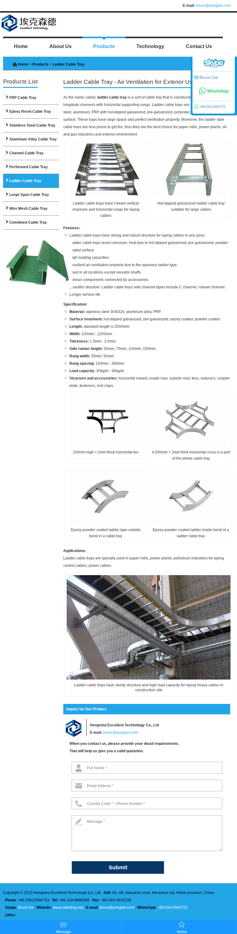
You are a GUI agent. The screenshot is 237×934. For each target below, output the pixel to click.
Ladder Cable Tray (25, 181)
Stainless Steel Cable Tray (32, 125)
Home (21, 46)
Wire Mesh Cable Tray (28, 208)
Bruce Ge (26, 907)
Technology (150, 46)
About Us (60, 46)
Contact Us (199, 46)
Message (63, 932)
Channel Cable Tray (26, 153)
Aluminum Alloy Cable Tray (33, 139)
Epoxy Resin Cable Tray (30, 111)
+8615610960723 (172, 907)
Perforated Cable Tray (28, 167)
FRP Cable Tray (22, 97)
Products (104, 46)
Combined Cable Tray (28, 222)
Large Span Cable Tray (29, 195)
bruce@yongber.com (213, 5)
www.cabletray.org (68, 907)
